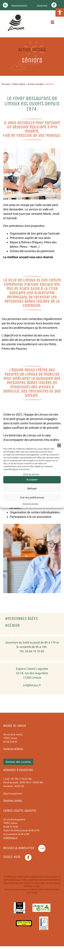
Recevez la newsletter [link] (18, 848)
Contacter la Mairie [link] (13, 748)
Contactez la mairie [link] (19, 5)
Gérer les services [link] (31, 474)
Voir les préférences (32, 497)
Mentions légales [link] (30, 503)
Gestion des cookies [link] (18, 761)
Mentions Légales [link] (12, 800)
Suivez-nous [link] (42, 5)
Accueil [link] (6, 84)
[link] (59, 12)
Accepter (32, 479)
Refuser (32, 488)
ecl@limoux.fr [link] (32, 685)
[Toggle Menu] (52, 22)
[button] (59, 445)
